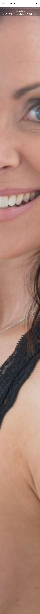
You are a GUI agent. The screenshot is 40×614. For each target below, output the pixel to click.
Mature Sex (10, 3)
